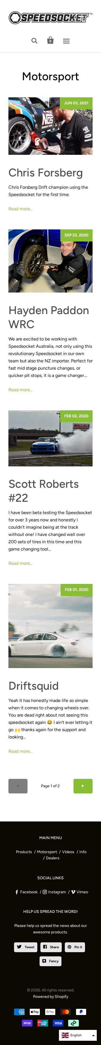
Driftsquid (33, 685)
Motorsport (47, 852)
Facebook (29, 892)
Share (54, 947)
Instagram (57, 892)
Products (24, 852)
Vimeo (82, 892)
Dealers (52, 858)
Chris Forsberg (45, 172)
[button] (78, 1035)
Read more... (20, 208)
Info (82, 852)
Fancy (53, 961)
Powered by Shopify (50, 996)
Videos (68, 852)
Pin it (78, 947)
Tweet (29, 947)
